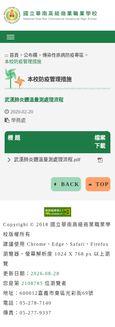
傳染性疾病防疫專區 (63, 55)
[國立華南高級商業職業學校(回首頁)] (57, 15)
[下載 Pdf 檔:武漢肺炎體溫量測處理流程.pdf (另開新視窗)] (100, 159)
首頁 (14, 55)
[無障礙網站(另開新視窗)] (57, 212)
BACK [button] (70, 184)
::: (6, 55)
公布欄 (30, 55)
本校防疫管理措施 (23, 61)
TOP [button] (102, 184)
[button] (57, 37)
